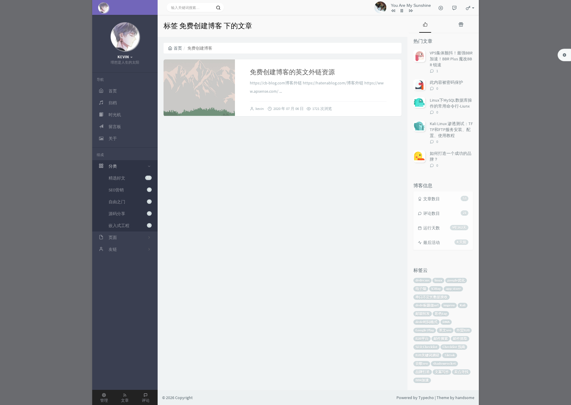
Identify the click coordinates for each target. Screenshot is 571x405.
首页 (178, 48)
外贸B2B (463, 330)
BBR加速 (422, 380)
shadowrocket (444, 363)
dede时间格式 (426, 322)
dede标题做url (426, 305)
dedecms (422, 280)
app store (453, 288)
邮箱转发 (422, 313)
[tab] (425, 24)
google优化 (456, 280)
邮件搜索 (441, 338)
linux (438, 280)
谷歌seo (421, 363)
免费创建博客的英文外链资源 (292, 72)
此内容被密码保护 (446, 82)
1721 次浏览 (322, 108)
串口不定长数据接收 (431, 297)
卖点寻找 (461, 372)
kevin (259, 108)
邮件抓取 (460, 338)
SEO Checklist (426, 347)
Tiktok (449, 355)
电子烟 (420, 288)
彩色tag (441, 313)
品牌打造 (422, 372)
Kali (462, 305)
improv (449, 305)
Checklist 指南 (454, 347)
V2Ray (436, 288)
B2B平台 (422, 338)
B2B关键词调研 (427, 355)
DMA (446, 322)
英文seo (445, 330)
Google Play (424, 330)
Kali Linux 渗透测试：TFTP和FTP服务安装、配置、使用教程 (451, 129)
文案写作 (442, 372)
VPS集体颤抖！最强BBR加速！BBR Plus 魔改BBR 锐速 (451, 58)
